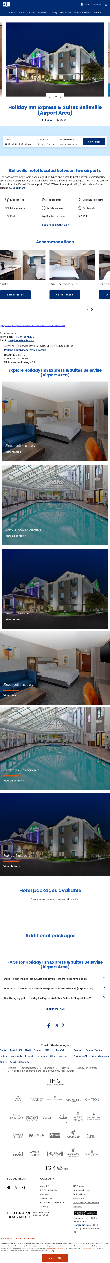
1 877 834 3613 (40, 1215)
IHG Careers (78, 1186)
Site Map (44, 1206)
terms (87, 1245)
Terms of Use (46, 1198)
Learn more (81, 1225)
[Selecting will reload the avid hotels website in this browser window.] (18, 1153)
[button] (106, 4)
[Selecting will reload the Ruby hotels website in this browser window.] (62, 1117)
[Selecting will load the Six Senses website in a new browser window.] (18, 1099)
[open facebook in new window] (47, 1025)
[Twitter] (16, 1187)
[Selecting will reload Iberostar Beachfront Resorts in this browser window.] (93, 1117)
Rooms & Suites (27, 12)
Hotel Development (82, 1190)
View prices (94, 141)
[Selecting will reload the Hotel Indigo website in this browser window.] (16, 1117)
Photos (97, 12)
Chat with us (46, 1194)
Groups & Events (82, 12)
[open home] (4, 1069)
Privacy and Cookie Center (52, 1202)
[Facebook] (9, 1187)
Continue (55, 1258)
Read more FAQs (55, 1008)
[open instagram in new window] (54, 1025)
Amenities (43, 12)
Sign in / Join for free (92, 4)
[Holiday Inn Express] (6, 4)
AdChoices (78, 1198)
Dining (54, 12)
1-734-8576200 (25, 336)
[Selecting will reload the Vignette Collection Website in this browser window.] (73, 1099)
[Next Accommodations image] (91, 309)
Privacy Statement (88, 1248)
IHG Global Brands (48, 1190)
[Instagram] (23, 1187)
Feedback (77, 1207)
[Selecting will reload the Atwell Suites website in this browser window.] (36, 1153)
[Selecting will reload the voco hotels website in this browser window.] (47, 1117)
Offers (12, 12)
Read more (18, 187)
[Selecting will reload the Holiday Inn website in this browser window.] (73, 1135)
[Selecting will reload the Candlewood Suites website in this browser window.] (92, 1153)
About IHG (45, 1186)
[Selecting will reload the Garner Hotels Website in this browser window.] (92, 1135)
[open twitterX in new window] (62, 1025)
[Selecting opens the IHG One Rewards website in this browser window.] (55, 1168)
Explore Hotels (79, 1194)
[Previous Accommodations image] (81, 309)
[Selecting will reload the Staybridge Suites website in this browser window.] (55, 1153)
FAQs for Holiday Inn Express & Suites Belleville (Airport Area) (55, 964)
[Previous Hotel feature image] (49, 96)
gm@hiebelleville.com (21, 340)
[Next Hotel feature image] (60, 96)
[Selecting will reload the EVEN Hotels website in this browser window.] (36, 1135)
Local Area (65, 12)
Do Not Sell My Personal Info (86, 1202)
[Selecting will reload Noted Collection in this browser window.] (32, 1117)
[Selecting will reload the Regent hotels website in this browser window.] (36, 1099)
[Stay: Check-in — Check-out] (18, 144)
